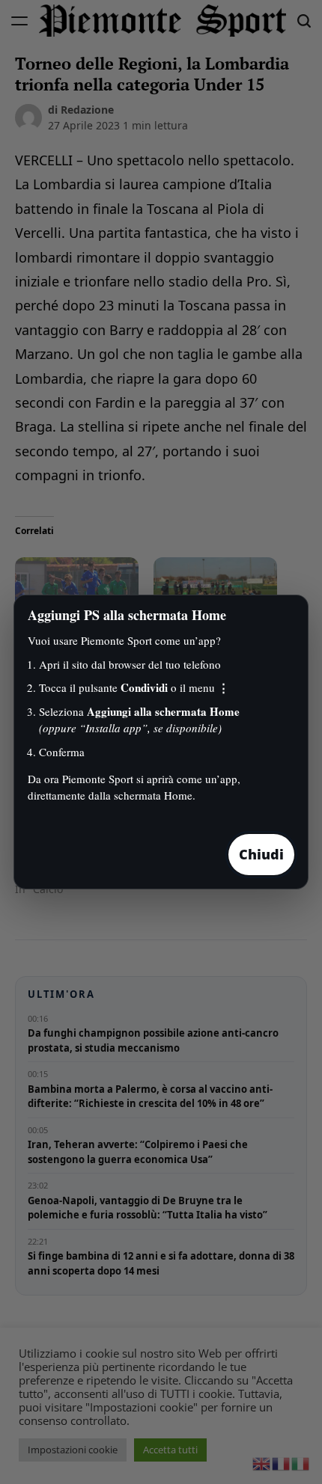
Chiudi (261, 854)
